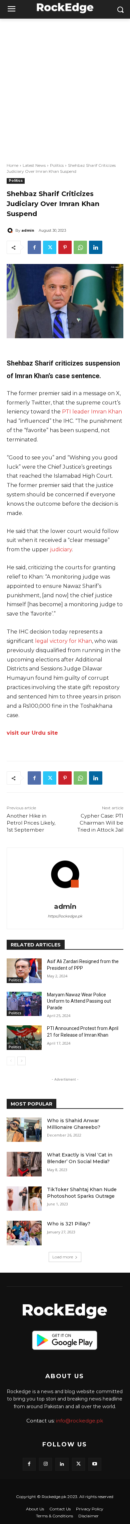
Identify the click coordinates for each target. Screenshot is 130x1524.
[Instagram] (45, 1464)
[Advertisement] (65, 87)
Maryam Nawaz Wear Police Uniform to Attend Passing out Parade (79, 1001)
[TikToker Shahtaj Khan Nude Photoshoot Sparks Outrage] (24, 1198)
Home (12, 165)
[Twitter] (49, 247)
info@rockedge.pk (79, 1420)
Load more (62, 1256)
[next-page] (21, 1061)
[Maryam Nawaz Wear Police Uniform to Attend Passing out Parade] (24, 1004)
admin (27, 230)
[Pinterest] (65, 247)
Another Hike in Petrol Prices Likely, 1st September (31, 823)
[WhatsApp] (80, 247)
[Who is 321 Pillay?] (24, 1233)
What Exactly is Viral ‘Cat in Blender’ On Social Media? (79, 1158)
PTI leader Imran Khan (92, 411)
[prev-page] (11, 1061)
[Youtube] (94, 1464)
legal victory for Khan (63, 641)
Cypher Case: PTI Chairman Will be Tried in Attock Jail (100, 823)
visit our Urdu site (32, 733)
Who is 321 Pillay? (68, 1224)
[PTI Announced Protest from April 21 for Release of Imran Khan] (24, 1037)
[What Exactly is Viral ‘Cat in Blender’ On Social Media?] (24, 1164)
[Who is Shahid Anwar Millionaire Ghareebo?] (24, 1130)
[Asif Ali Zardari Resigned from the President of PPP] (24, 970)
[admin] (11, 230)
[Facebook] (34, 247)
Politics (57, 165)
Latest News (34, 165)
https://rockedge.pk (65, 916)
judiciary (61, 549)
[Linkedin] (95, 247)
